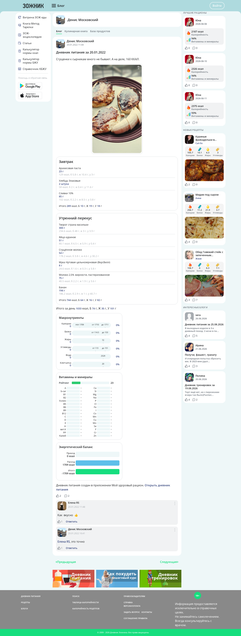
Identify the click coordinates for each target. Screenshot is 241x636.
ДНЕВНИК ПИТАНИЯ (30, 596)
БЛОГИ (24, 608)
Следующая (168, 562)
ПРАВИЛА (142, 618)
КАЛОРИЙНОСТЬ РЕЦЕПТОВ (85, 608)
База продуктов (100, 31)
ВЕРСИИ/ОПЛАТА (132, 606)
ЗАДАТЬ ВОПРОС (132, 612)
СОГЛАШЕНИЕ (130, 618)
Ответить (71, 521)
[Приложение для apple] (33, 95)
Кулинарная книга (76, 31)
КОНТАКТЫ (146, 612)
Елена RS (73, 502)
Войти (217, 6)
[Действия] (174, 507)
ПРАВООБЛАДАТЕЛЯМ (134, 596)
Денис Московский (83, 20)
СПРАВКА (128, 602)
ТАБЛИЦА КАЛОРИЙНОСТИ (85, 602)
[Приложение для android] (33, 85)
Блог (59, 31)
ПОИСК (75, 596)
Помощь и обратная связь (32, 77)
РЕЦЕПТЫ (25, 602)
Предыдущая (66, 562)
